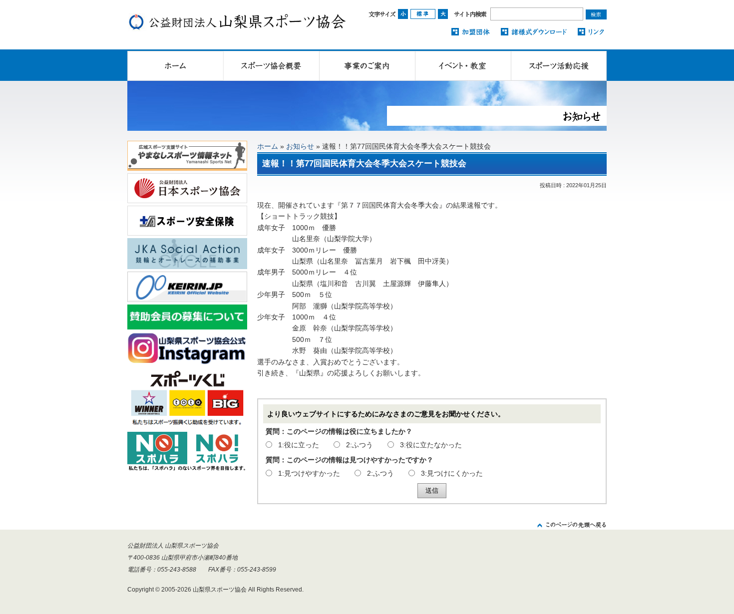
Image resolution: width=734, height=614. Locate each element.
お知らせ (300, 146)
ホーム (267, 146)
